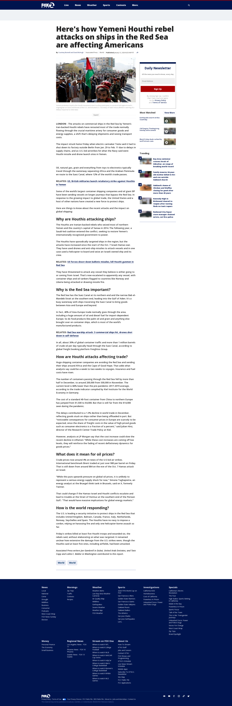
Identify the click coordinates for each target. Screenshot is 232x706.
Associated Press (92, 52)
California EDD (149, 591)
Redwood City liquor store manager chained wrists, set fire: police (164, 214)
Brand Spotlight (175, 634)
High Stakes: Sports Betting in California (179, 600)
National (45, 593)
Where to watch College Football (101, 648)
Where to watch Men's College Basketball (101, 664)
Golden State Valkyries (126, 604)
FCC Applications (124, 683)
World (102, 52)
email (164, 696)
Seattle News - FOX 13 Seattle (76, 655)
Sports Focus (174, 609)
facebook (174, 696)
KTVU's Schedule (124, 661)
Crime (44, 596)
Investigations (151, 587)
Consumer (46, 608)
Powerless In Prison (151, 599)
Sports (121, 587)
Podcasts (45, 611)
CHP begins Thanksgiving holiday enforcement (149, 129)
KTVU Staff (122, 647)
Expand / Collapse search (189, 5)
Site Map (121, 677)
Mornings (72, 587)
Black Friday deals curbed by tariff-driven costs (151, 140)
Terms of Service (159, 102)
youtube (169, 696)
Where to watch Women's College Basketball (102, 669)
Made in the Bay (175, 604)
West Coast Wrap (48, 614)
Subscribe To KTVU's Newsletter (126, 673)
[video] (170, 120)
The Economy (47, 647)
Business (45, 605)
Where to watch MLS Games (100, 679)
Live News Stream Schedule (125, 665)
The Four (172, 596)
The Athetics (123, 613)
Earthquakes (97, 604)
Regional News (75, 641)
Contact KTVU (123, 653)
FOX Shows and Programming (124, 657)
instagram (179, 696)
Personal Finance (48, 644)
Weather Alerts (98, 591)
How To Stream (124, 644)
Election (45, 620)
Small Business (47, 650)
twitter (188, 696)
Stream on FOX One (103, 641)
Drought (45, 599)
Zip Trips (70, 591)
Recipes (70, 599)
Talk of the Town (175, 612)
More (135, 5)
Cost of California (150, 596)
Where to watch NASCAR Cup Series (102, 656)
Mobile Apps (123, 669)
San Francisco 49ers (126, 596)
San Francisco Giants (126, 601)
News (45, 587)
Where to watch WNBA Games (101, 674)
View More (169, 112)
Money (45, 641)
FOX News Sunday (49, 617)
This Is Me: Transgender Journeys (178, 616)
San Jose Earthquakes (126, 619)
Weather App (97, 610)
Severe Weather (98, 607)
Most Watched (147, 112)
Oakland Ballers (124, 610)
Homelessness (149, 593)
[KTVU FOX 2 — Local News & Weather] (50, 5)
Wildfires (45, 602)
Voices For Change (176, 625)
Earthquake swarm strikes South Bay (150, 119)
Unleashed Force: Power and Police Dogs (153, 603)
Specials (173, 587)
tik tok (184, 696)
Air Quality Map (98, 599)
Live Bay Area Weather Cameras (101, 594)
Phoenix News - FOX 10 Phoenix (76, 650)
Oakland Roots (124, 607)
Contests (70, 596)
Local (44, 591)
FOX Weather (97, 613)
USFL (120, 622)
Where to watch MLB (100, 652)
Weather (97, 587)
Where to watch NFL (100, 644)
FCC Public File (123, 680)
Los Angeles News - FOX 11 (76, 645)
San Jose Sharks (124, 616)
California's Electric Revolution (176, 592)
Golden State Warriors (126, 599)
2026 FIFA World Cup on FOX (127, 592)
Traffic (69, 593)
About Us (123, 641)
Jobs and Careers (124, 650)
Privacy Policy (160, 100)
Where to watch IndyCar (101, 660)
